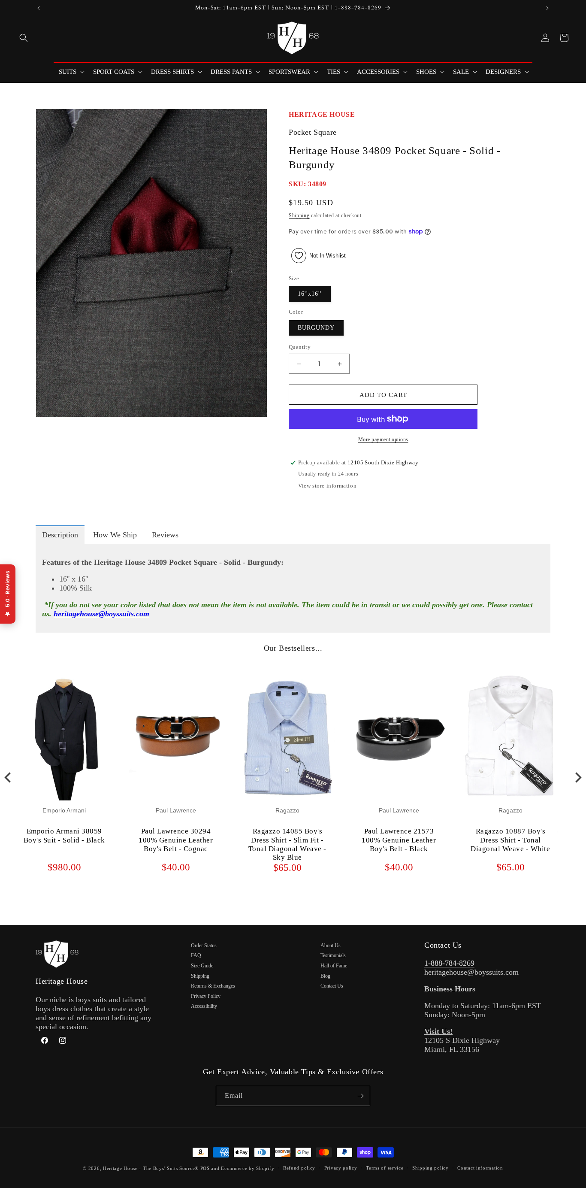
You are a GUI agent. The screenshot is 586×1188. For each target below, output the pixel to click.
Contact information (480, 1167)
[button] (23, 37)
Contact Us (331, 986)
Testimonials (333, 955)
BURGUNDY (316, 327)
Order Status (204, 946)
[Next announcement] (547, 8)
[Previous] (8, 777)
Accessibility (204, 1006)
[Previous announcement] (38, 8)
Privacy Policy (206, 996)
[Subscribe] (360, 1096)
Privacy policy (340, 1167)
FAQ (196, 955)
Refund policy (299, 1167)
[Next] (577, 777)
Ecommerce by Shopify (247, 1168)
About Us (330, 946)
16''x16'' (310, 294)
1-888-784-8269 (449, 963)
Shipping (299, 215)
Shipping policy (430, 1167)
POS (205, 1168)
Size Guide (202, 966)
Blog (325, 976)
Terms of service (384, 1167)
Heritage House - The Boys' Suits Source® (151, 1168)
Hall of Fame (333, 966)
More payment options (383, 439)
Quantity (300, 347)
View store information (327, 485)
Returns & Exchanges (213, 986)
